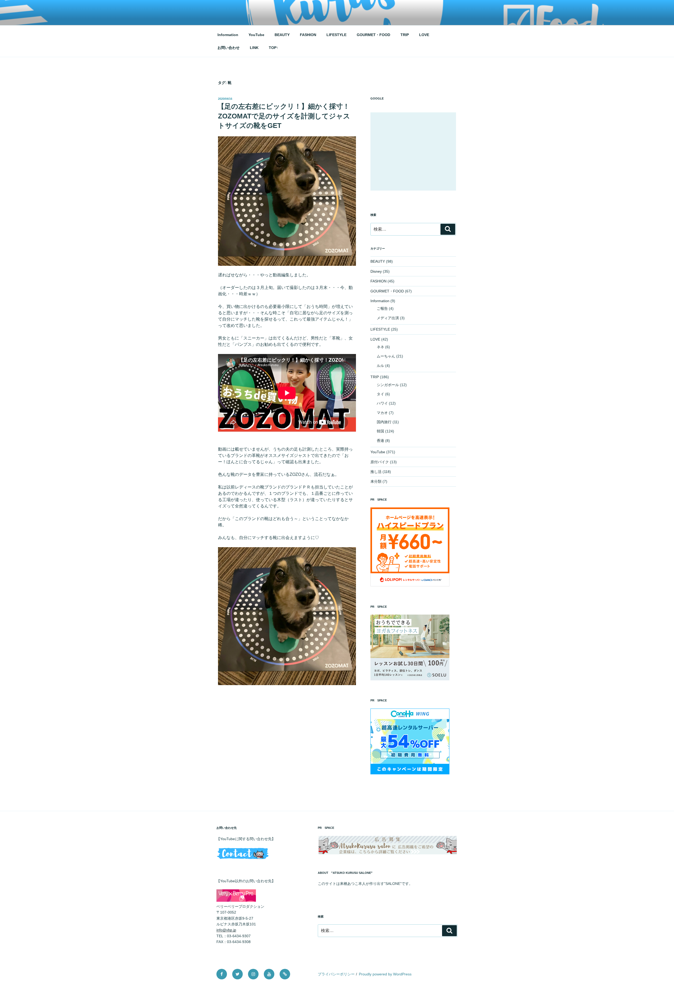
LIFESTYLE (336, 35)
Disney (376, 271)
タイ (380, 394)
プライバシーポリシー (336, 974)
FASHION (308, 35)
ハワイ (382, 403)
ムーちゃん (386, 356)
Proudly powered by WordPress (385, 974)
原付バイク (379, 462)
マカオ (382, 413)
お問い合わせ (228, 48)
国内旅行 (384, 422)
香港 (380, 440)
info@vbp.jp (226, 930)
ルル (380, 365)
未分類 (375, 481)
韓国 (380, 431)
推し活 (375, 472)
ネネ (380, 347)
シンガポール (388, 385)
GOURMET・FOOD (373, 35)
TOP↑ (273, 48)
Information (227, 35)
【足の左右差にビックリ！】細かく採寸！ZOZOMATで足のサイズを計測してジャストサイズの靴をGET (283, 115)
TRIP (404, 35)
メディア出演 (388, 318)
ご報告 (382, 308)
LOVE (424, 35)
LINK (254, 48)
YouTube (256, 35)
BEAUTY (282, 35)
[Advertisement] (413, 151)
